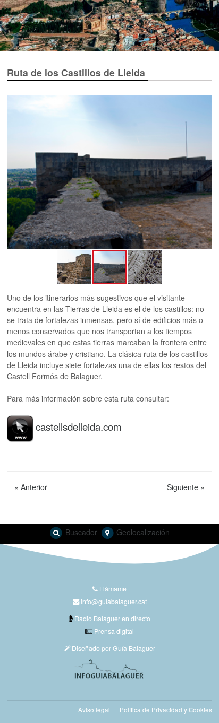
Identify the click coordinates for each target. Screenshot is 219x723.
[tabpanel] (109, 25)
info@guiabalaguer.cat (114, 601)
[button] (16, 172)
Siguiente (186, 487)
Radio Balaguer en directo (111, 618)
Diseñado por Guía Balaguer (112, 647)
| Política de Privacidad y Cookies (164, 709)
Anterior (30, 487)
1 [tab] (101, 39)
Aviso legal (94, 709)
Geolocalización (142, 532)
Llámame (112, 588)
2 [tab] (117, 39)
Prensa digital (113, 630)
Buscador (80, 532)
